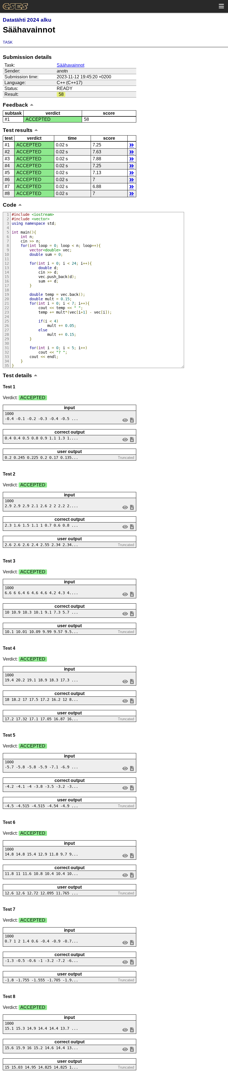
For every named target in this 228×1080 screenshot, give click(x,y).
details (131, 145)
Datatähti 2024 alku (27, 20)
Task (8, 42)
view (125, 420)
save (132, 420)
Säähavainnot (70, 65)
